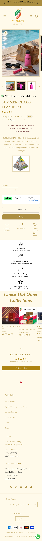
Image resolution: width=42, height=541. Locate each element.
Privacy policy (9, 536)
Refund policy (32, 532)
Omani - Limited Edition (26, 327)
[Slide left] (2, 86)
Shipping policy (34, 536)
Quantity (5, 185)
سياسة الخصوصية (11, 412)
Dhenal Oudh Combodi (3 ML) (10, 328)
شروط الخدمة (10, 417)
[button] (4, 16)
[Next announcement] (37, 3)
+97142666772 (11, 453)
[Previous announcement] (4, 3)
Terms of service (22, 536)
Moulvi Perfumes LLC (18, 532)
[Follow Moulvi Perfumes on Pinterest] (21, 382)
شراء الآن (21, 217)
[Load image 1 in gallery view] (10, 85)
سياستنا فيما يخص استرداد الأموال (16, 407)
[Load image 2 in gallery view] (21, 85)
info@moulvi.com (12, 456)
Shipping (12, 119)
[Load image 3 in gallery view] (31, 85)
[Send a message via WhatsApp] (37, 536)
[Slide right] (39, 86)
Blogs (7, 428)
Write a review (21, 368)
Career (7, 423)
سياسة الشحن (10, 401)
